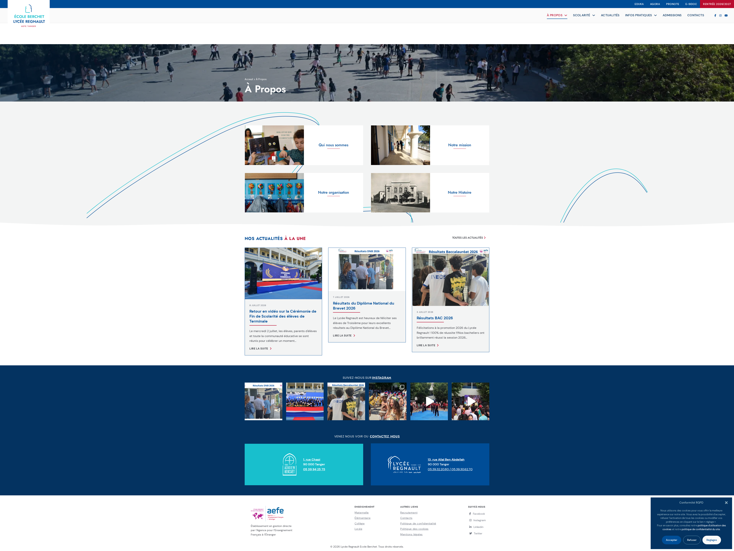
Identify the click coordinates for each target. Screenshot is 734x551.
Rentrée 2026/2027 (717, 4)
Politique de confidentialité (418, 523)
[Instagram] (720, 15)
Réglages (711, 540)
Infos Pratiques (638, 15)
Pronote (672, 4)
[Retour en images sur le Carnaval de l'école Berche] (388, 401)
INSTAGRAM (381, 377)
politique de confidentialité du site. (701, 529)
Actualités (610, 15)
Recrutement (408, 512)
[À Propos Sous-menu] (565, 15)
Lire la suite (258, 348)
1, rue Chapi (311, 460)
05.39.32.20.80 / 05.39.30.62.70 (450, 469)
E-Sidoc (691, 4)
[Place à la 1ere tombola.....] (470, 401)
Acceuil (249, 79)
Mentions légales (411, 534)
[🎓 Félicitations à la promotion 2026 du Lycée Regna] (346, 401)
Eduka (639, 4)
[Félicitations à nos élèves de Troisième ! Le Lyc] (263, 401)
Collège (360, 523)
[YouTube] (726, 15)
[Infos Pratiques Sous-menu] (655, 15)
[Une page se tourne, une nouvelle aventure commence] (305, 401)
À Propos (554, 15)
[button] (726, 503)
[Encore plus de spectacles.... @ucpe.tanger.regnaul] (429, 401)
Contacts (695, 15)
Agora (655, 4)
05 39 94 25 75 (314, 469)
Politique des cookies (414, 529)
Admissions (672, 15)
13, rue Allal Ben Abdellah (446, 460)
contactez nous (385, 436)
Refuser (692, 540)
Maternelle (362, 512)
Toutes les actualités (467, 238)
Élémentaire (362, 518)
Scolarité (581, 15)
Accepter (671, 540)
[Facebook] (715, 15)
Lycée (358, 529)
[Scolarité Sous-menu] (593, 15)
